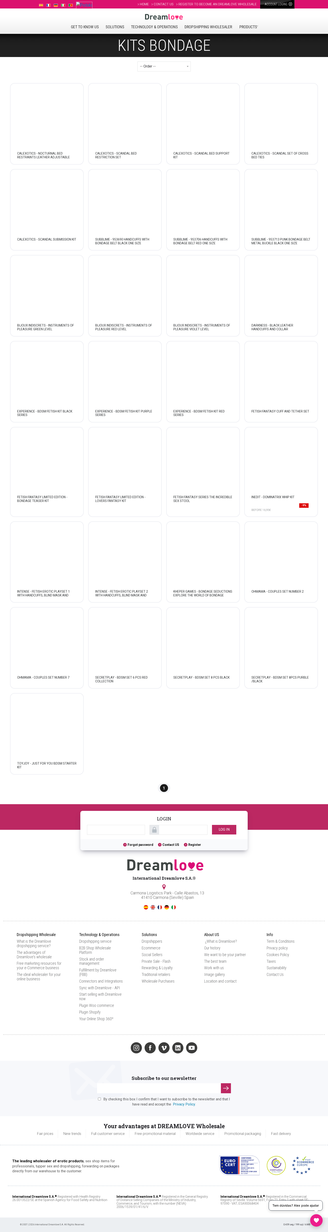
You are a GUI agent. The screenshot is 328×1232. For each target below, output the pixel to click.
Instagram (136, 1047)
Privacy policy (277, 948)
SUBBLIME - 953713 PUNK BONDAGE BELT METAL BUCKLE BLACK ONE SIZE (280, 241)
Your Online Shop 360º (96, 1018)
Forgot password (140, 844)
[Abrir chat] (316, 1220)
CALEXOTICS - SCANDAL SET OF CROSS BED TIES (279, 155)
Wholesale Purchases (158, 981)
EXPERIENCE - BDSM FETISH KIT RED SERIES (199, 413)
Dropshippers (152, 941)
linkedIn (177, 1047)
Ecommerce (151, 948)
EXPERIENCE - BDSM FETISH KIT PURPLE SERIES (123, 413)
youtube (191, 1047)
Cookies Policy (278, 954)
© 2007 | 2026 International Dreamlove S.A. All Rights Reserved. (52, 1224)
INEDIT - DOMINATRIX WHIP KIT (273, 497)
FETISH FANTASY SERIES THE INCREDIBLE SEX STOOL (202, 499)
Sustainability (276, 967)
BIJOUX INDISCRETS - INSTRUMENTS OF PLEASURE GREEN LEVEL (45, 327)
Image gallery (214, 974)
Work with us (214, 967)
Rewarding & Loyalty (157, 967)
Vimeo (164, 1047)
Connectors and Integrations (101, 981)
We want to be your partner (225, 954)
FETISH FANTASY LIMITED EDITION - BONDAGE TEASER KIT (42, 499)
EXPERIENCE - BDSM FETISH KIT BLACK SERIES (44, 413)
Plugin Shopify (90, 1012)
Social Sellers (152, 954)
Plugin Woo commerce (96, 1005)
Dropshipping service (95, 941)
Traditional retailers (156, 974)
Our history (212, 948)
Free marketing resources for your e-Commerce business (39, 965)
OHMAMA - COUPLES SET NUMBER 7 (43, 677)
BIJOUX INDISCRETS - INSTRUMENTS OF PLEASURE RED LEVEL (123, 327)
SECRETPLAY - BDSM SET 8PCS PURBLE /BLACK (280, 679)
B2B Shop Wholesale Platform (95, 950)
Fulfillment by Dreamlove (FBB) (97, 972)
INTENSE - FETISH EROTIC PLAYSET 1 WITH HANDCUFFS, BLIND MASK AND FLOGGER (43, 595)
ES (146, 907)
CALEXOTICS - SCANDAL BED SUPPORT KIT (201, 155)
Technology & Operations (154, 26)
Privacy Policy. (184, 1104)
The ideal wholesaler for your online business (39, 976)
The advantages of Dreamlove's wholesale (34, 954)
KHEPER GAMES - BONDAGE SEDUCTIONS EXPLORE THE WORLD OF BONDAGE (202, 593)
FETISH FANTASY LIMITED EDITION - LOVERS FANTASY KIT (120, 499)
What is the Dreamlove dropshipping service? (34, 943)
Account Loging (276, 4)
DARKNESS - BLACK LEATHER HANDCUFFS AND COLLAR (272, 327)
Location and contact (220, 981)
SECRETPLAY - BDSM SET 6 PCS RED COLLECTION (121, 679)
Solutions (115, 26)
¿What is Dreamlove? (221, 941)
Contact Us (275, 974)
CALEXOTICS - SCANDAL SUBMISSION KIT (46, 239)
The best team (215, 961)
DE (166, 907)
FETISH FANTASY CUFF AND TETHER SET (280, 411)
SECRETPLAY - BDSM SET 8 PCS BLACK (201, 677)
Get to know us (85, 26)
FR (160, 907)
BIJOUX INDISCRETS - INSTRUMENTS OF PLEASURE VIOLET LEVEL (201, 327)
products (248, 26)
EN (153, 907)
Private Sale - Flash (156, 961)
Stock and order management (91, 961)
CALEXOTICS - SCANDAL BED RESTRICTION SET (116, 155)
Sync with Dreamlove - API (99, 987)
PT (180, 907)
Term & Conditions (281, 941)
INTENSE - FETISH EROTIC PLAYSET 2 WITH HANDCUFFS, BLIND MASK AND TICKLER (121, 595)
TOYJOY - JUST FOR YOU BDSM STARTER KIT (47, 765)
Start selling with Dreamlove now (100, 996)
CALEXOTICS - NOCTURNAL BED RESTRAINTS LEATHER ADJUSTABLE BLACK (43, 157)
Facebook (150, 1047)
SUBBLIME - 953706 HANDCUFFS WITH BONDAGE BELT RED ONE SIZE (200, 241)
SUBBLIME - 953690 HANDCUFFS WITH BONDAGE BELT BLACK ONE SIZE (122, 241)
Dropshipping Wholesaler (208, 26)
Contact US (170, 844)
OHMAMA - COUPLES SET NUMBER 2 (277, 591)
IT (173, 907)
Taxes (271, 961)
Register (194, 844)
